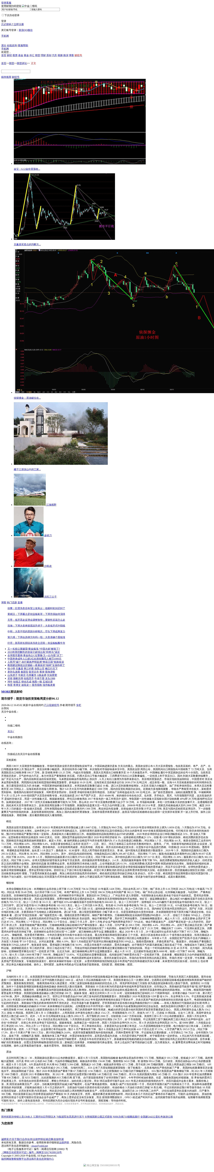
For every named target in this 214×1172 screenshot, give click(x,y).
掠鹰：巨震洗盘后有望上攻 (23, 608)
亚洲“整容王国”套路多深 (50, 662)
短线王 (17, 681)
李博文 (17, 685)
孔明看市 (31, 675)
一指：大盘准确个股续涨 (51, 637)
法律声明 (38, 1139)
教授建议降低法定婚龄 (20, 665)
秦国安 (24, 671)
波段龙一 (26, 685)
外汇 (31, 55)
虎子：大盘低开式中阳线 (51, 625)
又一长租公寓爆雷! (18, 648)
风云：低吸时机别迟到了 (51, 608)
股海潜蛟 (50, 671)
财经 (9, 55)
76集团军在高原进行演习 (70, 1116)
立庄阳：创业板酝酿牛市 (51, 643)
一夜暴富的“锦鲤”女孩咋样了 (49, 665)
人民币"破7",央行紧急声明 (22, 662)
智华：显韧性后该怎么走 (51, 620)
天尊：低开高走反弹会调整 (23, 620)
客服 (8, 2)
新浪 (21, 30)
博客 (71, 55)
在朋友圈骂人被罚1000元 (47, 658)
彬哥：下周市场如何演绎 (51, 614)
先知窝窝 (52, 675)
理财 (43, 55)
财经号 (15, 77)
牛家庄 (22, 675)
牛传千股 (39, 678)
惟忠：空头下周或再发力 (51, 631)
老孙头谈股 (14, 671)
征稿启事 (48, 1139)
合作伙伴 (27, 1139)
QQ (26, 30)
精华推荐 (6, 77)
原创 (48, 55)
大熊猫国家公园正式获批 (98, 1116)
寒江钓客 (29, 668)
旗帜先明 (18, 678)
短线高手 (29, 678)
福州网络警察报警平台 (13, 1159)
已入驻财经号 (51, 705)
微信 (30, 30)
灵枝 (10, 678)
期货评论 (22, 63)
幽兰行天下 (51, 668)
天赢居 (19, 668)
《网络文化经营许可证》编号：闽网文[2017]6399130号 (31, 1152)
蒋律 (41, 671)
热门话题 (12, 602)
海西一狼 (37, 681)
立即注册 (19, 24)
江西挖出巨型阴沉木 (44, 1116)
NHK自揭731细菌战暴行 (126, 1116)
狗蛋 (10, 685)
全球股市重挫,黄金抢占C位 (22, 655)
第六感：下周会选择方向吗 (23, 637)
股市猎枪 (37, 685)
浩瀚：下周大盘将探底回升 (23, 625)
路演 (65, 55)
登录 (3, 2)
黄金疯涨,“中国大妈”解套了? (44, 648)
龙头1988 (50, 678)
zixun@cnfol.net (39, 1145)
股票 (15, 55)
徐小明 (11, 668)
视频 (60, 55)
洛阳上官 (39, 668)
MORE (6, 691)
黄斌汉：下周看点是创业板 (23, 614)
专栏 (78, 705)
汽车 (54, 55)
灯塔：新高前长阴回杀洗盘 (23, 643)
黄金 (26, 55)
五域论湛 (48, 681)
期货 (37, 55)
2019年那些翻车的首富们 (21, 652)
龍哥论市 (34, 671)
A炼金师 (41, 675)
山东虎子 (13, 675)
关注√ (11, 731)
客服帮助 (23, 45)
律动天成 (26, 681)
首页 (3, 55)
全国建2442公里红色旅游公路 (156, 1116)
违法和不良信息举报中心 (40, 1159)
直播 (20, 602)
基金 (20, 55)
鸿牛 (10, 681)
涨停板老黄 (49, 685)
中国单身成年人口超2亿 (21, 658)
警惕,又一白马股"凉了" (50, 655)
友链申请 (59, 1139)
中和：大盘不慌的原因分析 (23, 631)
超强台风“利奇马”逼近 (47, 652)
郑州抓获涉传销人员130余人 (17, 1116)
